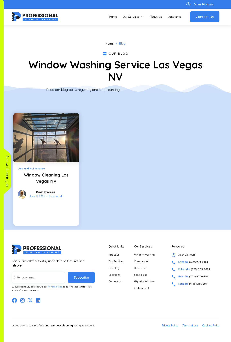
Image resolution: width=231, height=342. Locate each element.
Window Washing (144, 254)
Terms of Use (190, 325)
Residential (140, 268)
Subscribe (81, 277)
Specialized (140, 274)
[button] (133, 17)
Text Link (17, 4)
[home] (35, 16)
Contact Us (205, 16)
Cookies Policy (210, 325)
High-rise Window (144, 281)
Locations (174, 16)
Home (113, 16)
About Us (156, 16)
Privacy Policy (170, 325)
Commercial (141, 261)
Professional (141, 288)
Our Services (116, 261)
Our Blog (114, 268)
